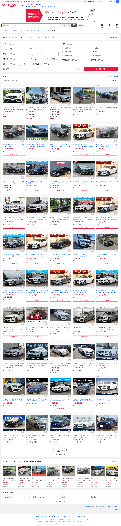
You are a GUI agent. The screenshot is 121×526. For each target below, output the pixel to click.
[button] (60, 501)
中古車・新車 (28, 30)
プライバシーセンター (52, 519)
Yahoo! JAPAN (87, 1)
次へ (67, 450)
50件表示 (113, 80)
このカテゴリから (65, 25)
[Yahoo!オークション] (13, 4)
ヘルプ (94, 1)
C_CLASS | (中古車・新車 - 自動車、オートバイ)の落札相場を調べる (102, 506)
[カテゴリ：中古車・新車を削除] (52, 37)
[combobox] (31, 25)
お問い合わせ (13, 154)
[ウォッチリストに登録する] (22, 104)
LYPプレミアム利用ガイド (72, 519)
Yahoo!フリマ (55, 516)
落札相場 (116, 76)
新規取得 (38, 5)
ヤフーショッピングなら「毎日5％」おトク (46, 6)
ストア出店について (55, 521)
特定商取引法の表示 (43, 521)
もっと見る (114, 461)
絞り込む (101, 69)
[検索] (117, 1)
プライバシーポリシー (38, 519)
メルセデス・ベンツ (38, 30)
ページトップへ (114, 509)
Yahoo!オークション (42, 516)
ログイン (28, 6)
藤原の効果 (113, 1)
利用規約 (61, 519)
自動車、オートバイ (18, 30)
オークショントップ (6, 30)
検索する (74, 25)
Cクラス (47, 30)
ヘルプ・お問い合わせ (77, 521)
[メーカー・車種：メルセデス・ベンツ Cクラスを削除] (35, 37)
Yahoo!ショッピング (68, 516)
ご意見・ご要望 (66, 521)
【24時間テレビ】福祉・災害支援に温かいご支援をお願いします (21, 1)
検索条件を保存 (113, 37)
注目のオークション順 (10, 80)
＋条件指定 (82, 25)
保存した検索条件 (78, 69)
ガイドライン (84, 519)
